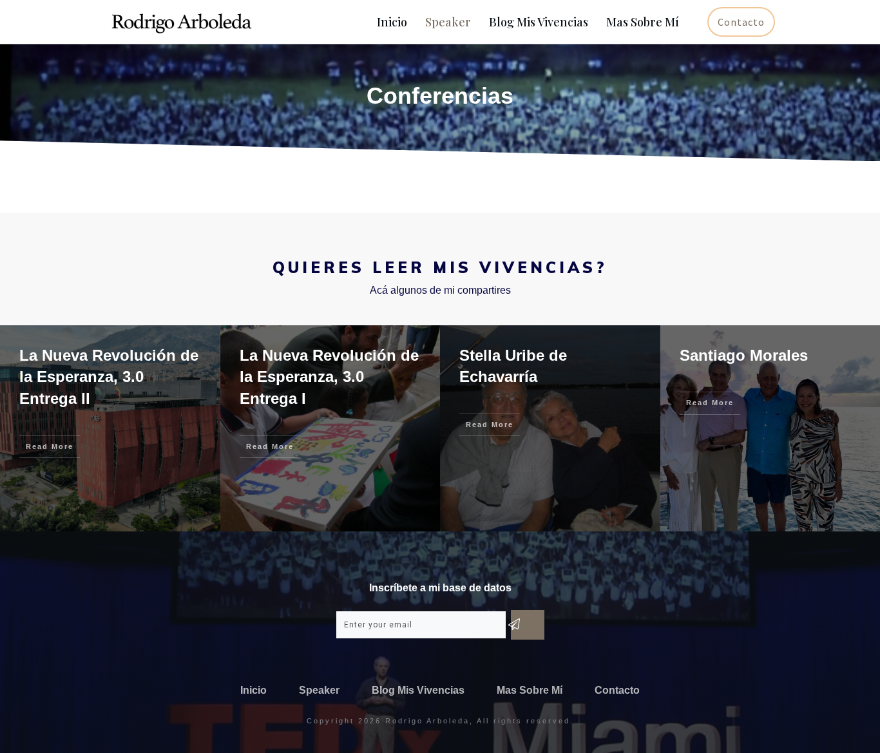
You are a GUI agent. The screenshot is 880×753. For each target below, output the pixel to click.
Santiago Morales (744, 355)
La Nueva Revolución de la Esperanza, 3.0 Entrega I (329, 377)
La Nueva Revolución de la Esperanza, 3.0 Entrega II (108, 377)
